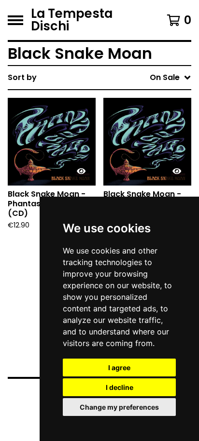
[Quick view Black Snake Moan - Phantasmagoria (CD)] (81, 171)
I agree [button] (119, 367)
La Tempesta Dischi (72, 20)
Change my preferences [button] (119, 407)
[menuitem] (99, 77)
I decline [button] (119, 387)
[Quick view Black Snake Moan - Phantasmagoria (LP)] (176, 171)
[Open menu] (15, 20)
